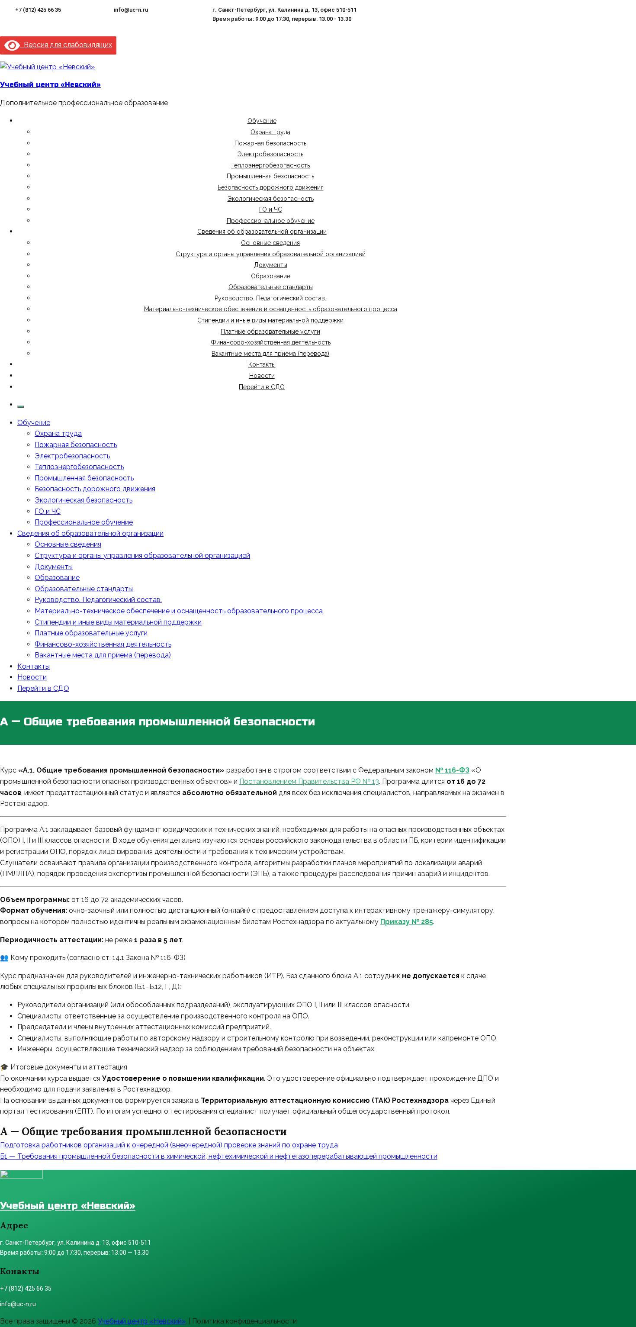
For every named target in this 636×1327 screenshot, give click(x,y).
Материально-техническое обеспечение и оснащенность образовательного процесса (270, 309)
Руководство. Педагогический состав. (270, 298)
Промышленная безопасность (270, 176)
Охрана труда (270, 132)
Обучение (261, 120)
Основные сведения (270, 242)
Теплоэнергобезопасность (270, 165)
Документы (270, 264)
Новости (262, 375)
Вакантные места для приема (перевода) (270, 353)
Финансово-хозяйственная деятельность (271, 342)
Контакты (262, 364)
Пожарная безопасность (270, 143)
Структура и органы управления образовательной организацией (271, 254)
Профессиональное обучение (271, 220)
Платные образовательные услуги (270, 331)
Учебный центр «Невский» (50, 85)
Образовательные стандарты (270, 286)
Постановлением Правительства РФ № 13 (309, 781)
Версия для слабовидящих (66, 45)
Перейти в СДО (262, 386)
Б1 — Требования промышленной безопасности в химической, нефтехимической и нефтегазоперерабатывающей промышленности (218, 1156)
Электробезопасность (270, 154)
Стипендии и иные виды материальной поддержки (270, 320)
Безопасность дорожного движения (271, 187)
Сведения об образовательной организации (262, 231)
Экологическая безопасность (271, 198)
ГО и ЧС (270, 209)
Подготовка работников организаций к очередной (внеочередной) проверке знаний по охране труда (169, 1145)
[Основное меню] (20, 407)
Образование (270, 276)
